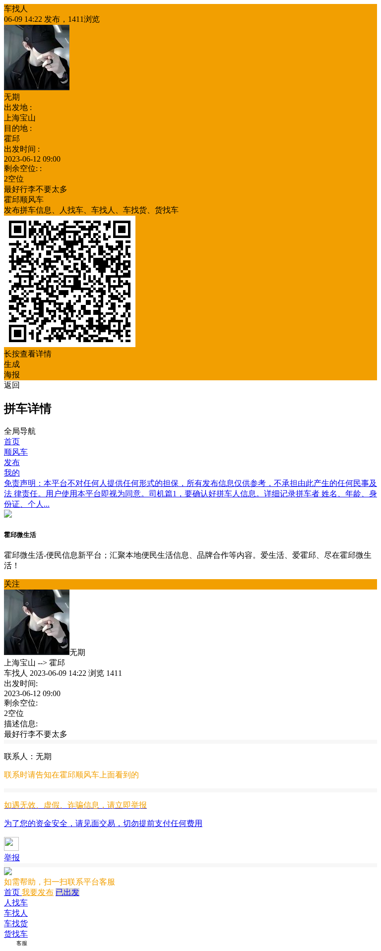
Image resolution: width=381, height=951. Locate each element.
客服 (21, 943)
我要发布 (38, 892)
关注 (12, 584)
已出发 (67, 892)
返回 (12, 385)
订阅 (9, 943)
